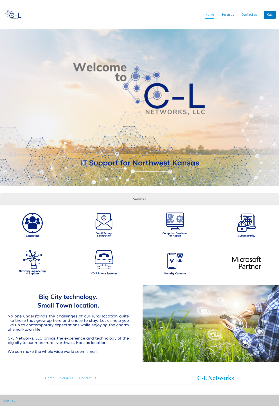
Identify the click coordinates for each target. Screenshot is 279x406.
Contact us (249, 15)
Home (209, 15)
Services (227, 15)
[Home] (14, 15)
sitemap (9, 400)
